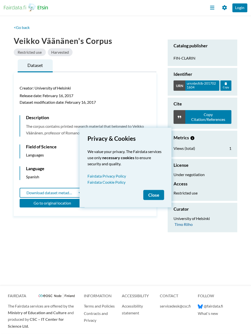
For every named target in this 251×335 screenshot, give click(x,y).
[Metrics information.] (192, 138)
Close (153, 195)
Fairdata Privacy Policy (107, 176)
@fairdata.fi (213, 306)
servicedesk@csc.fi (175, 306)
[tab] (35, 65)
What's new (208, 313)
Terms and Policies (99, 306)
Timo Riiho (184, 224)
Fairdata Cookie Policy (107, 182)
